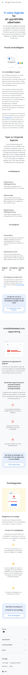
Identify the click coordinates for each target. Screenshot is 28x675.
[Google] (4, 659)
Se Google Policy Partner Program (14, 309)
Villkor (11, 666)
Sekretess (5, 666)
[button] (14, 639)
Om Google (5, 663)
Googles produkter (15, 663)
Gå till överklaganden (14, 615)
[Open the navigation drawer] (2, 2)
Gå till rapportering (14, 464)
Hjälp (5, 671)
